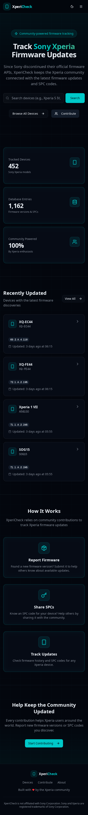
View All (70, 299)
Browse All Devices (25, 113)
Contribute (68, 113)
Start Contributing (40, 743)
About (62, 782)
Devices (28, 782)
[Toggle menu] (81, 6)
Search (75, 98)
